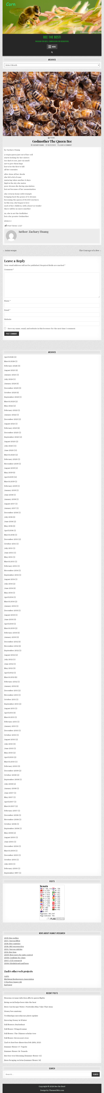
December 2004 (11, 846)
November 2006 (11, 819)
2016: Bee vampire (12, 944)
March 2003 (9, 851)
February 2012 (10, 682)
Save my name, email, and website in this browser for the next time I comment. (42, 329)
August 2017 (9, 504)
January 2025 (10, 375)
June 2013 (8, 619)
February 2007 (10, 811)
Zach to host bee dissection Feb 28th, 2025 (22, 1042)
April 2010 (8, 757)
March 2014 (9, 602)
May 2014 (8, 593)
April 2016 (8, 530)
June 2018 (8, 495)
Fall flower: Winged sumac (15, 1029)
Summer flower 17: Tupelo (15, 1047)
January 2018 (10, 499)
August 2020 (9, 442)
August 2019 (9, 468)
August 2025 (9, 370)
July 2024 (8, 379)
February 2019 (10, 486)
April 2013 (8, 624)
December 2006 (11, 815)
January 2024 (10, 384)
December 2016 (11, 513)
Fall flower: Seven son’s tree (16, 1038)
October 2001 (10, 860)
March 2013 (9, 628)
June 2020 (9, 450)
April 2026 (9, 357)
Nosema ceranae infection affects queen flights (24, 998)
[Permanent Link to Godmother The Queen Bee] (52, 104)
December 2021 (11, 419)
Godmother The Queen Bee (52, 141)
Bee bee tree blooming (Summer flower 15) (23, 1056)
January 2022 (10, 415)
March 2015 (9, 562)
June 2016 (8, 522)
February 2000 (11, 868)
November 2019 (11, 464)
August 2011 (9, 708)
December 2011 (11, 691)
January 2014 (10, 606)
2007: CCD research (13, 961)
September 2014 (11, 575)
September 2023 (11, 397)
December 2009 (11, 771)
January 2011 (10, 726)
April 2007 (9, 802)
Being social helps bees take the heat (20, 1002)
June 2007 (9, 793)
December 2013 (11, 610)
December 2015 (11, 539)
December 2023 (11, 388)
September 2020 (11, 437)
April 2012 (8, 673)
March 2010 (9, 762)
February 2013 (10, 633)
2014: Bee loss (10, 952)
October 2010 (10, 735)
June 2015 (8, 553)
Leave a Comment (66, 145)
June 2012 (8, 664)
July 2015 (8, 548)
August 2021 (9, 424)
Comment (9, 270)
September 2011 (11, 704)
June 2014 (8, 588)
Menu (54, 46)
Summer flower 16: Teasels (15, 1051)
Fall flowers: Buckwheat (14, 1025)
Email (7, 310)
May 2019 (8, 473)
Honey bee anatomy (13, 1011)
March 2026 (9, 361)
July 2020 (8, 446)
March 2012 (9, 677)
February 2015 (10, 566)
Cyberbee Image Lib (13, 982)
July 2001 (8, 864)
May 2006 (8, 833)
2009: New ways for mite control (18, 955)
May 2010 (8, 753)
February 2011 (10, 722)
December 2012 (11, 642)
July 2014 (8, 584)
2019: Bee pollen (11, 938)
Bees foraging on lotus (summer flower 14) (22, 1060)
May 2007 (8, 797)
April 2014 (8, 597)
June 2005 (9, 842)
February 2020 (10, 459)
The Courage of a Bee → (90, 251)
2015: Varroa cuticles (13, 949)
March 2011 (9, 717)
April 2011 (8, 713)
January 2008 (10, 788)
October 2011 (10, 699)
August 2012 (9, 655)
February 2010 (10, 766)
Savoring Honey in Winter (15, 1020)
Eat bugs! (8, 985)
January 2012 (10, 686)
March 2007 (9, 806)
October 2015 (10, 544)
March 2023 (9, 401)
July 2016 (8, 517)
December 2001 (11, 855)
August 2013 (9, 615)
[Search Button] (52, 52)
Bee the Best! (52, 36)
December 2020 (11, 433)
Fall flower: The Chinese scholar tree (20, 1034)
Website (7, 319)
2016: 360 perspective (14, 946)
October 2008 (10, 775)
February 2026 (10, 366)
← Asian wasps (10, 251)
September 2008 (11, 779)
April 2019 (8, 477)
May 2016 (8, 526)
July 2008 (8, 784)
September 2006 (11, 828)
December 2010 (11, 731)
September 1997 (11, 873)
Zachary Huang (38, 145)
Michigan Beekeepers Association (19, 979)
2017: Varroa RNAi (12, 941)
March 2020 (9, 455)
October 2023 (10, 393)
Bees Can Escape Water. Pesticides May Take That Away (28, 1007)
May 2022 (8, 406)
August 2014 (9, 579)
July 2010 (8, 744)
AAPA (6, 976)
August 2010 (9, 739)
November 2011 (11, 695)
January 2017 (10, 508)
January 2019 (10, 490)
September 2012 (11, 651)
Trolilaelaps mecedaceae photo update (21, 1016)
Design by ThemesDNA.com (52, 1090)
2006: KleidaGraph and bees (16, 963)
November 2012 (11, 646)
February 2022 (10, 410)
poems (52, 138)
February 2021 (10, 428)
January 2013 (10, 637)
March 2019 (9, 482)
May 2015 (8, 557)
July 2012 (8, 659)
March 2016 (9, 535)
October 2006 (10, 824)
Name (7, 301)
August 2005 (9, 837)
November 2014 (11, 570)
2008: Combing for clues (14, 958)
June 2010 (8, 748)
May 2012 (8, 668)
